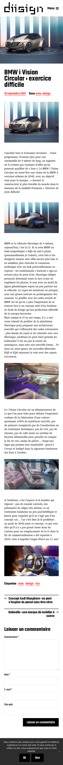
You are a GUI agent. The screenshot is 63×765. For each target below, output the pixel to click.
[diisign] (23, 8)
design (47, 94)
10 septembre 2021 (15, 94)
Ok (24, 757)
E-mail (8, 689)
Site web (8, 704)
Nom (7, 674)
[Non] (59, 751)
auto (38, 94)
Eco (37, 584)
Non (37, 757)
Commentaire (11, 637)
